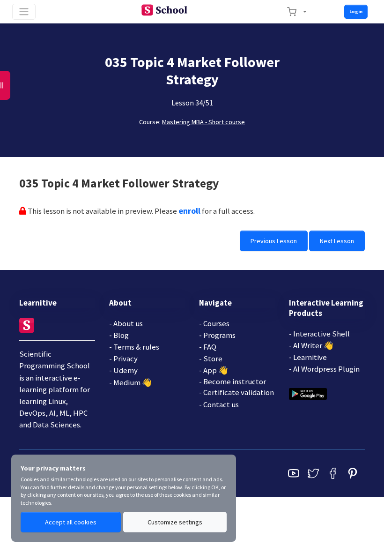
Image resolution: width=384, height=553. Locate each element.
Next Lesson (337, 241)
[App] (308, 393)
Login (355, 11)
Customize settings (175, 522)
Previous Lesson (274, 241)
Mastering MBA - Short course (203, 122)
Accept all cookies (70, 522)
